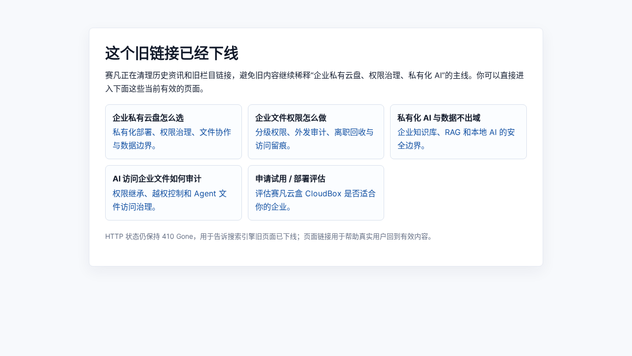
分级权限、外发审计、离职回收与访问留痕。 (314, 131)
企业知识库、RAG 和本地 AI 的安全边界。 (456, 131)
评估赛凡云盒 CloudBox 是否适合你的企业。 (315, 192)
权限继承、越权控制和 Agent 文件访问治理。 (170, 192)
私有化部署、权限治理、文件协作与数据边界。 (172, 131)
